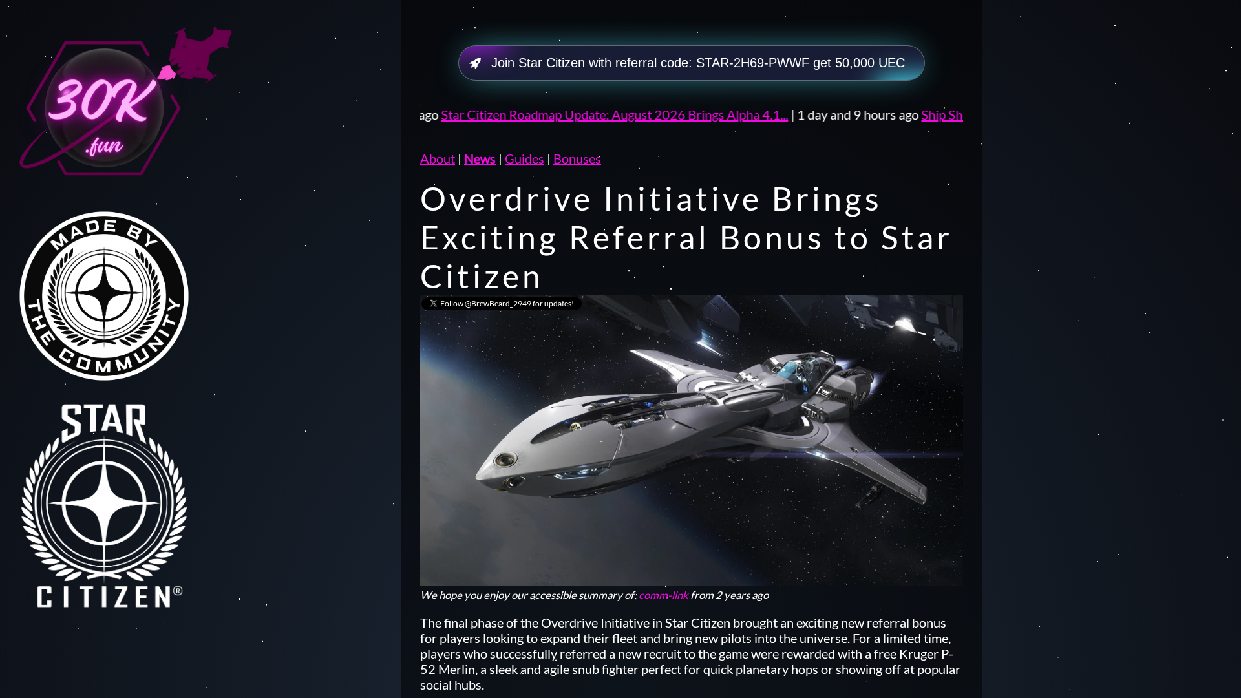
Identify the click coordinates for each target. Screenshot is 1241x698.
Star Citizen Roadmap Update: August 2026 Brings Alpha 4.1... (484, 114)
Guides (524, 158)
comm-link (663, 595)
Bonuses (577, 158)
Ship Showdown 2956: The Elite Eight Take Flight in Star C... (956, 114)
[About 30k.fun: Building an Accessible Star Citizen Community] (123, 109)
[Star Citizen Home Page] (123, 499)
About (437, 158)
